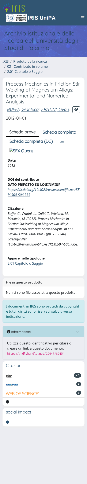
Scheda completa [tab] (59, 132)
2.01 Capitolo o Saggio (25, 71)
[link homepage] (15, 8)
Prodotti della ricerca (30, 61)
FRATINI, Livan (55, 109)
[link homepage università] (31, 18)
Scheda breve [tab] (22, 131)
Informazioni (20, 332)
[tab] (62, 141)
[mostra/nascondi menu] (82, 18)
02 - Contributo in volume (27, 66)
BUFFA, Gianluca (22, 109)
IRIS (6, 61)
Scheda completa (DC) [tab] (31, 141)
